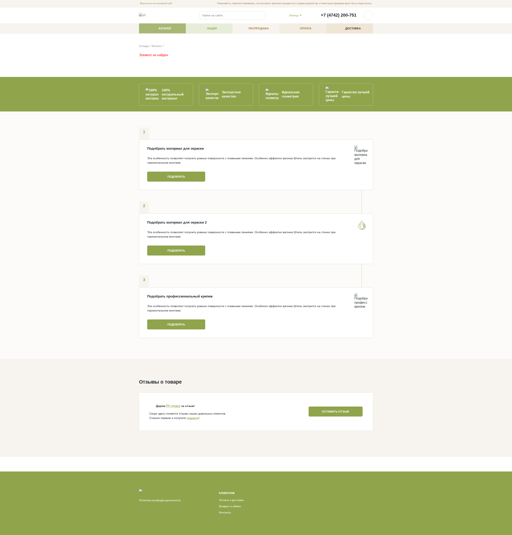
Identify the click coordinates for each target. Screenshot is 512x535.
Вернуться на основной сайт (156, 3)
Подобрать (176, 324)
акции (212, 28)
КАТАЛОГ (165, 28)
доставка (353, 28)
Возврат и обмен (230, 506)
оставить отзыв (335, 411)
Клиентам (227, 493)
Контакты (225, 512)
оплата (305, 28)
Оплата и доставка (231, 500)
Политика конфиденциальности (160, 500)
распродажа (259, 28)
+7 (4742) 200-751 (338, 15)
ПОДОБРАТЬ (176, 176)
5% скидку (173, 405)
